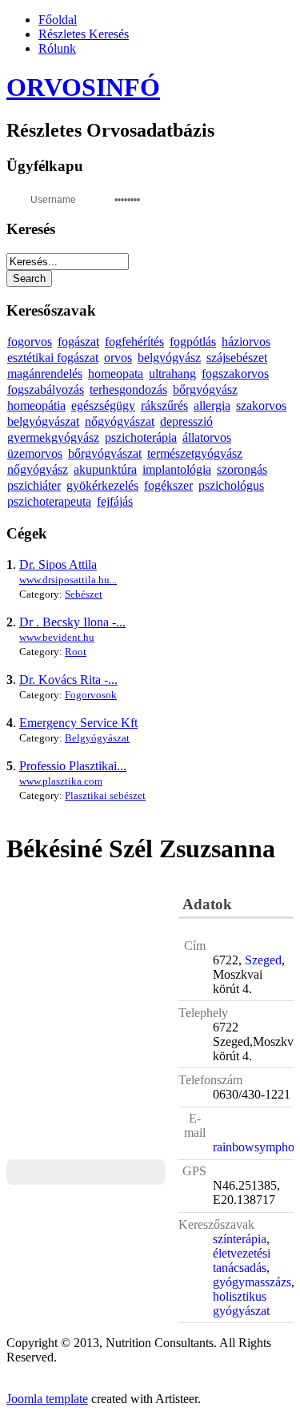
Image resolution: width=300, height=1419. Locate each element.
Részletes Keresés (83, 34)
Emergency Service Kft (78, 722)
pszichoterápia (141, 437)
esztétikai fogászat (52, 357)
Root (75, 652)
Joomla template (47, 1398)
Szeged (263, 960)
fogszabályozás (45, 389)
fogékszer (168, 485)
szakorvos (261, 405)
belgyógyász (169, 357)
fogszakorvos (235, 373)
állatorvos (206, 437)
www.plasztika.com (60, 781)
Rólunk (57, 48)
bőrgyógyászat (105, 453)
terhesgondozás (128, 389)
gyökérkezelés (102, 485)
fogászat (78, 341)
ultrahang (172, 373)
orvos (118, 357)
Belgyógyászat (97, 738)
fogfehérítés (134, 341)
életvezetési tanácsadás (241, 1260)
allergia (212, 405)
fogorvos (29, 341)
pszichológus (231, 485)
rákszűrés (164, 405)
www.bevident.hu (56, 637)
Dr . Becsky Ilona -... (72, 622)
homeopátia (36, 405)
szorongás (242, 469)
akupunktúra (105, 469)
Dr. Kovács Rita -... (68, 679)
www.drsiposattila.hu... (68, 580)
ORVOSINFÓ (83, 87)
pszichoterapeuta (49, 501)
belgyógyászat (43, 421)
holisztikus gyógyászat (241, 1304)
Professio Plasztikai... (72, 766)
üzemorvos (34, 453)
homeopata (115, 373)
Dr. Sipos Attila (58, 564)
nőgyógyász (37, 469)
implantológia (176, 469)
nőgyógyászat (119, 421)
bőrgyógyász (205, 389)
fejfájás (115, 501)
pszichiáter (34, 485)
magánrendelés (44, 373)
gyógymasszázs (252, 1282)
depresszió (186, 421)
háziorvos (246, 341)
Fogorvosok (91, 695)
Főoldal (57, 19)
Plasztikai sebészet (105, 795)
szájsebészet (236, 357)
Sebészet (83, 594)
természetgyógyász (194, 453)
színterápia (239, 1239)
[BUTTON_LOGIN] (182, 198)
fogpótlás (193, 341)
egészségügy (103, 405)
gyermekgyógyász (53, 437)
